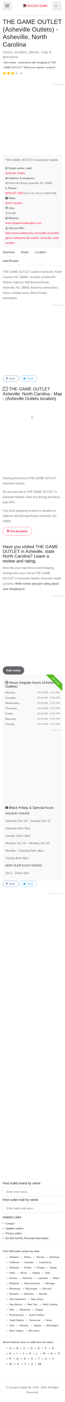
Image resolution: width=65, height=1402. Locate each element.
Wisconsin (34, 1330)
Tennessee (34, 1320)
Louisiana (43, 1278)
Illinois (23, 1272)
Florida (27, 1267)
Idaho (12, 1272)
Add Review (10, 260)
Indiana (36, 1272)
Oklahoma (25, 1309)
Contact (10, 1223)
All (39, 1364)
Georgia (40, 1267)
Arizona (40, 1257)
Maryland (14, 1283)
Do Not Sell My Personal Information (26, 1238)
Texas (49, 1320)
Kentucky (27, 1278)
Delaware (14, 1267)
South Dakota (16, 1320)
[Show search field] (56, 6)
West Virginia (16, 1330)
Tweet (29, 378)
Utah (11, 1325)
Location (40, 252)
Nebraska (29, 1294)
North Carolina (13, 203)
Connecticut (45, 1262)
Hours (25, 252)
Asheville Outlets (15, 173)
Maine (56, 1278)
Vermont (24, 1325)
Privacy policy (13, 1233)
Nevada (43, 1294)
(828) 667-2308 (14, 193)
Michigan (50, 1283)
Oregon (39, 1309)
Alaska (27, 1257)
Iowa (47, 1272)
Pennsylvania (16, 1315)
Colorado (29, 1262)
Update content (14, 1228)
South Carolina (36, 1315)
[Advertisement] (32, 118)
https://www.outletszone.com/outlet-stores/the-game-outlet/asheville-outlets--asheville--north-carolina (32, 237)
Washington (52, 1325)
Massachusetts (32, 1283)
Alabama (14, 1257)
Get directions (18, 531)
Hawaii (53, 1267)
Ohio (11, 1309)
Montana (13, 1294)
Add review (13, 670)
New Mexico (15, 1304)
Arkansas (54, 1257)
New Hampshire (17, 1299)
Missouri (46, 1288)
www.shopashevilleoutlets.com (23, 223)
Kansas (13, 1278)
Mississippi (31, 1288)
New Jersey (37, 1299)
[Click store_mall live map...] (32, 418)
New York (32, 1304)
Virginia (37, 1325)
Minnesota (14, 1288)
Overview (9, 252)
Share (11, 378)
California (14, 1262)
